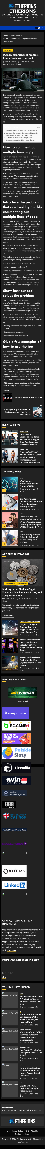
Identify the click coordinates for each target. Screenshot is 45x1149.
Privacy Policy (17, 1131)
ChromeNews (38, 1139)
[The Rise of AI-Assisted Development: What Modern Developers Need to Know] (10, 1017)
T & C (27, 1131)
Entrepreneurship (25, 1029)
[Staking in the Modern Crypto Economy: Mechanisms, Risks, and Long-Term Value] (22, 572)
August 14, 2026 (28, 1079)
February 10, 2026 (28, 545)
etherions (11, 950)
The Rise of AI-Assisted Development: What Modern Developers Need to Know (30, 1018)
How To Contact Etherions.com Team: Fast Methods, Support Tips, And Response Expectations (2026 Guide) (30, 440)
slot (4, 977)
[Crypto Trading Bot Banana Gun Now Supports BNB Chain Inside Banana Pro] (10, 627)
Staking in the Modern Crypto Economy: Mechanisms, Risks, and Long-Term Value (22, 592)
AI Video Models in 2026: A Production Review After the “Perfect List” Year (31, 1000)
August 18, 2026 (28, 1025)
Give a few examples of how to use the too (20, 140)
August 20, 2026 (28, 1007)
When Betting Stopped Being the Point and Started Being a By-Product (30, 538)
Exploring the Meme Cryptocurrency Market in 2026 (30, 663)
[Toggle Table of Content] (37, 127)
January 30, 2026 (28, 635)
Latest (21, 478)
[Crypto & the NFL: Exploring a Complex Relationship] (10, 1089)
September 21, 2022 (27, 62)
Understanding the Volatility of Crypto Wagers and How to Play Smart (31, 646)
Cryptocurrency (10, 583)
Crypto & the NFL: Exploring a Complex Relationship (29, 1088)
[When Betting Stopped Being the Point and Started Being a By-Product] (10, 538)
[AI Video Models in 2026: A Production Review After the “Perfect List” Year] (10, 1000)
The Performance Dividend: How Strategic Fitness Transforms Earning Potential (31, 503)
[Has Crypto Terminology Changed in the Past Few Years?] (10, 1053)
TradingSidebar (22, 583)
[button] (42, 28)
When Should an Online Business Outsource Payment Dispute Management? (31, 1036)
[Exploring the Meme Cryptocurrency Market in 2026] (10, 663)
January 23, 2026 (28, 668)
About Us (34, 1131)
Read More (8, 616)
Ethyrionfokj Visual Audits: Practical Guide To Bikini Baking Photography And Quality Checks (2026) (30, 457)
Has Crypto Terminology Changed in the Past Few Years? (31, 1052)
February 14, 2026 (28, 489)
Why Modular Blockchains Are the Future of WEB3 (29, 483)
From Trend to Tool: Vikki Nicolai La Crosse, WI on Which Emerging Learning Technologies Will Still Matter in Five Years (31, 523)
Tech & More (8, 50)
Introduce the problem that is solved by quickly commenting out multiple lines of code (22, 134)
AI (20, 1011)
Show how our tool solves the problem (19, 138)
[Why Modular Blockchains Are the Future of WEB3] (10, 484)
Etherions (22, 11)
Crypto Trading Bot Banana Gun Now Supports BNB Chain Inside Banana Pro (29, 628)
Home (8, 1131)
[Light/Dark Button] (37, 28)
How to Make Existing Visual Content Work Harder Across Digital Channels (30, 1072)
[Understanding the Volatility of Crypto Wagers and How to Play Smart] (10, 645)
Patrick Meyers (10, 62)
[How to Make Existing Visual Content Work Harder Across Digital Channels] (10, 1071)
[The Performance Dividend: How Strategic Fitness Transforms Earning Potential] (10, 502)
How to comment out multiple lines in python (21, 130)
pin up (7, 972)
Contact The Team (22, 1134)
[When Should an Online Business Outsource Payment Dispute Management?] (10, 1035)
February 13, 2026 (25, 599)
